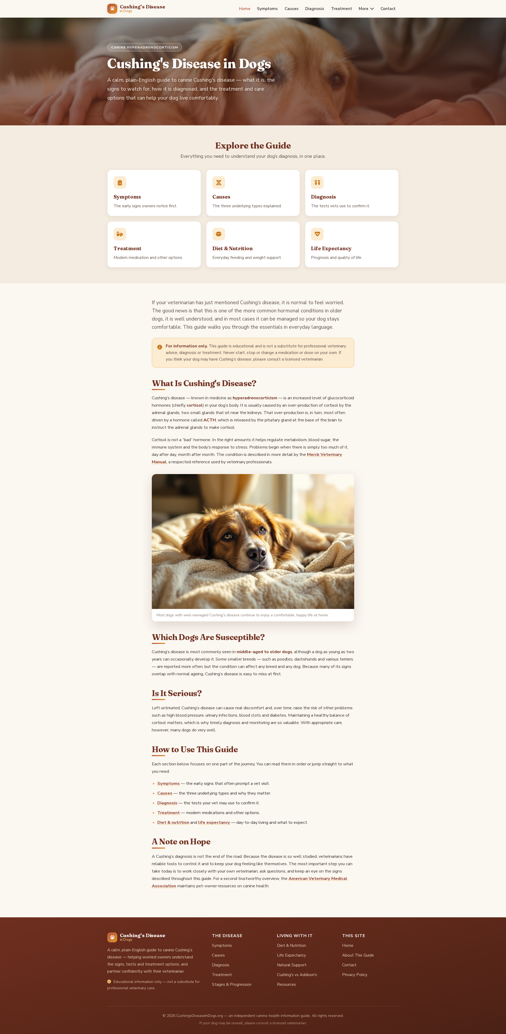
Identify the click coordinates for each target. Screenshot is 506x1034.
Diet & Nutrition (291, 945)
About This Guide (358, 955)
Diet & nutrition (173, 822)
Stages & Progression (231, 984)
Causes (292, 8)
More (363, 8)
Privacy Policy (354, 974)
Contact (388, 8)
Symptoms (267, 8)
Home (244, 8)
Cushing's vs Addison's (297, 974)
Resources (286, 984)
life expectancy (214, 822)
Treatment (341, 8)
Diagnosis (314, 8)
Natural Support (291, 965)
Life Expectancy (291, 955)
